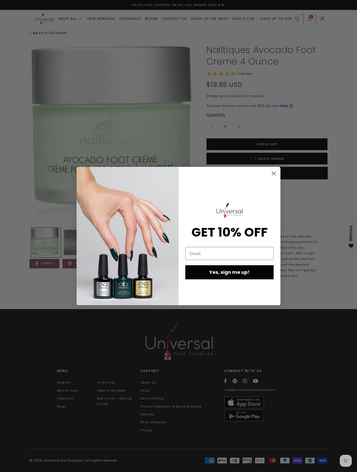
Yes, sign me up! (229, 272)
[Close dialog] (273, 173)
